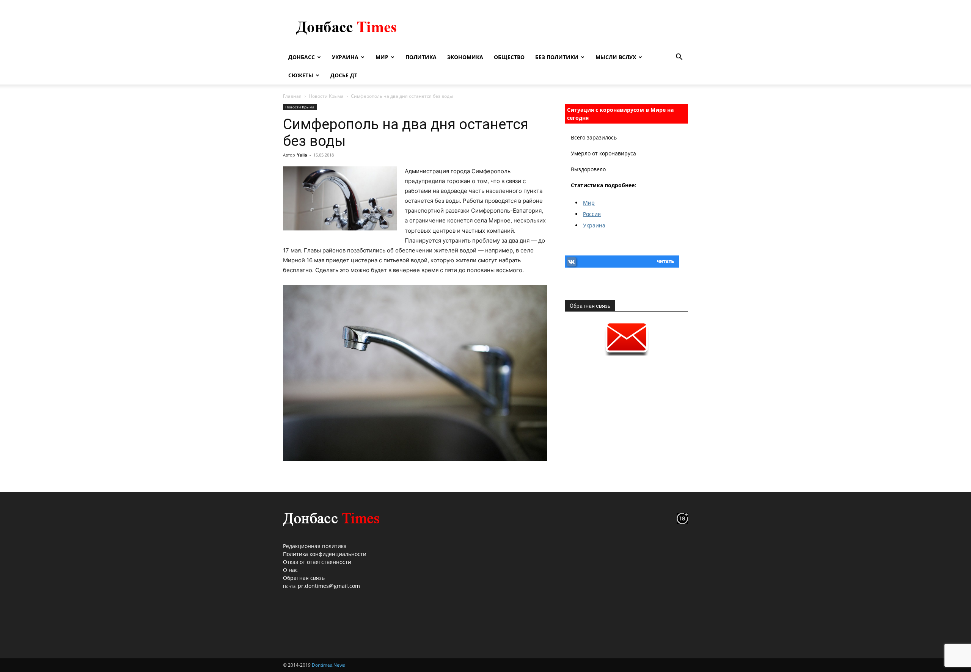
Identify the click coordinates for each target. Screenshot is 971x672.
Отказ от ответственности (317, 561)
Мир (382, 57)
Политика (421, 57)
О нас (290, 569)
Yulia (302, 155)
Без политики (556, 57)
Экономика (465, 57)
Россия (592, 214)
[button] (679, 57)
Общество (509, 57)
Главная (292, 96)
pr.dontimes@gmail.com (329, 585)
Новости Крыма (326, 96)
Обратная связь (304, 577)
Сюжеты (300, 75)
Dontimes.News (328, 665)
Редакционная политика (315, 546)
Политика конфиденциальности (324, 554)
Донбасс (301, 57)
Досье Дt (343, 75)
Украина (345, 57)
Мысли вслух (615, 57)
